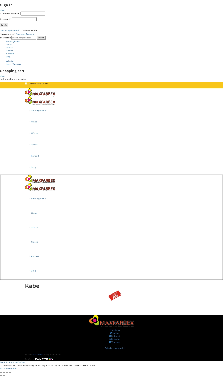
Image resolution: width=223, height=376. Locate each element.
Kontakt (10, 53)
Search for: (5, 37)
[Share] (4, 372)
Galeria (9, 50)
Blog (8, 56)
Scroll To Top (12, 362)
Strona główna (13, 41)
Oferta (9, 47)
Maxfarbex (38, 354)
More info (12, 368)
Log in (4, 25)
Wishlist (10, 61)
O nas (9, 44)
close (2, 10)
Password (5, 19)
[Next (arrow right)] (4, 375)
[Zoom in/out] (10, 372)
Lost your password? (10, 30)
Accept (3, 368)
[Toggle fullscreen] (7, 372)
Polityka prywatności (114, 348)
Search (41, 37)
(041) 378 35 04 (57, 83)
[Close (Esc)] (1, 372)
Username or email (10, 13)
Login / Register (13, 64)
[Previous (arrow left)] (1, 375)
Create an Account (25, 34)
